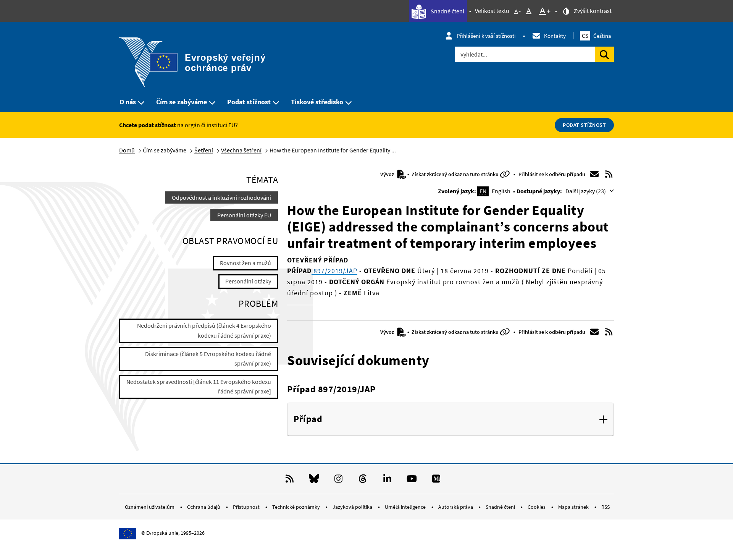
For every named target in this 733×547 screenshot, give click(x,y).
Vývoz (387, 174)
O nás (127, 101)
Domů (127, 150)
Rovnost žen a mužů (245, 263)
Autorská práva (456, 506)
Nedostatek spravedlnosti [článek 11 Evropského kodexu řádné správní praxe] (198, 386)
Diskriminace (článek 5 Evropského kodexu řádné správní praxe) (208, 358)
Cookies (537, 506)
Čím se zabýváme (181, 101)
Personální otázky (248, 281)
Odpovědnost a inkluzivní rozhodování (221, 197)
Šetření (203, 150)
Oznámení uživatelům (150, 506)
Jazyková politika (353, 506)
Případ (308, 419)
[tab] (450, 419)
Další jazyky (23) (586, 191)
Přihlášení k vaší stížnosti (486, 35)
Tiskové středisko (317, 101)
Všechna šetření (241, 150)
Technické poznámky (296, 506)
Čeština (596, 35)
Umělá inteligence (406, 506)
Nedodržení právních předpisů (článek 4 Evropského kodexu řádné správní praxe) (204, 330)
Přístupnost (247, 506)
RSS (605, 506)
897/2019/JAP (334, 270)
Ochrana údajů (204, 506)
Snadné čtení (446, 11)
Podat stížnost (249, 101)
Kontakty (555, 35)
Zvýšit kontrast (592, 11)
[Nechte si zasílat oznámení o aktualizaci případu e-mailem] (594, 174)
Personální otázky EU (244, 215)
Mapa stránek (574, 506)
